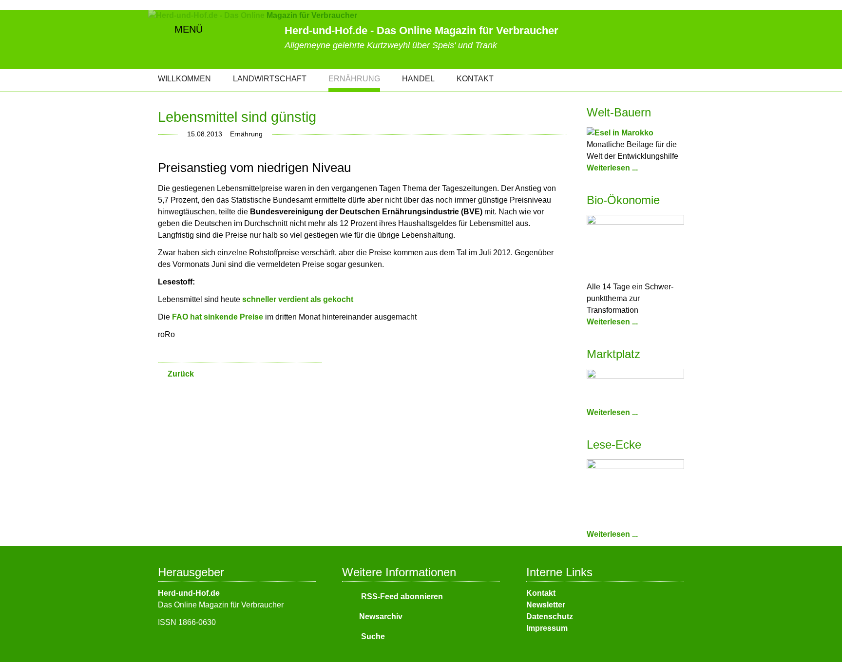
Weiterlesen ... (612, 168)
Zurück (181, 374)
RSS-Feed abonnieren (401, 596)
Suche (372, 636)
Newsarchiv (380, 616)
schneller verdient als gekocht (297, 299)
